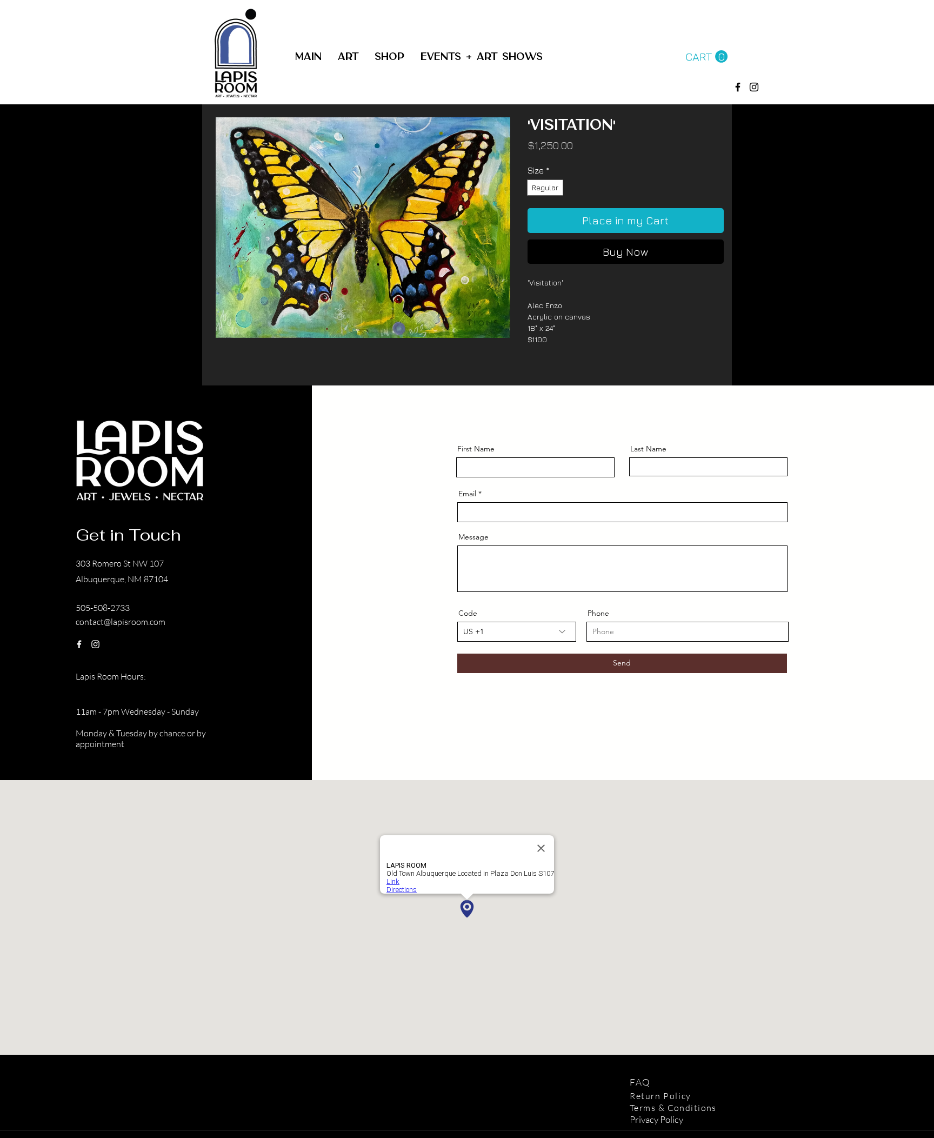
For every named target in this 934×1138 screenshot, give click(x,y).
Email (467, 493)
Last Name (648, 448)
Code (467, 613)
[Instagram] (95, 644)
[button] (389, 57)
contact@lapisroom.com (120, 621)
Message (473, 537)
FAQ (641, 1082)
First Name (476, 448)
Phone (598, 613)
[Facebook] (738, 87)
